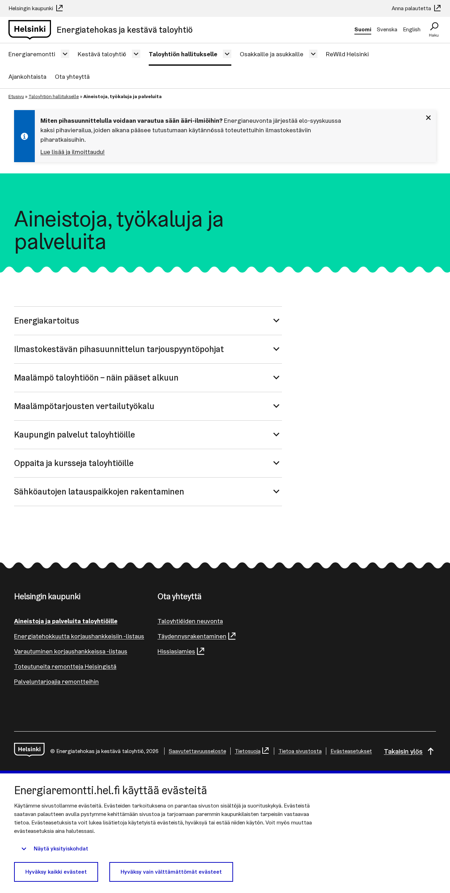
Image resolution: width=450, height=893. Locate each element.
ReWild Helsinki (347, 54)
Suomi (362, 29)
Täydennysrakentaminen (192, 636)
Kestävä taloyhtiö (102, 54)
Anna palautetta (412, 8)
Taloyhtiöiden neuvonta (190, 621)
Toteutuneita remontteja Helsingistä (65, 666)
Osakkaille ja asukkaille (271, 54)
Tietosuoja (248, 751)
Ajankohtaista (27, 76)
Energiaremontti (31, 54)
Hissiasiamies (176, 651)
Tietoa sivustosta (300, 751)
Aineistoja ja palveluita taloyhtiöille (65, 621)
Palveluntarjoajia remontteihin (56, 681)
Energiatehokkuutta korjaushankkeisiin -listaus (79, 636)
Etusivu (16, 96)
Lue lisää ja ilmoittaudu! (72, 152)
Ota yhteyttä (72, 76)
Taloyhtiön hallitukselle (183, 54)
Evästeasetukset (351, 751)
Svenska (387, 29)
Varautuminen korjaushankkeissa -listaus (70, 651)
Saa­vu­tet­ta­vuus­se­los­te (197, 751)
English (411, 29)
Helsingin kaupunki (31, 8)
